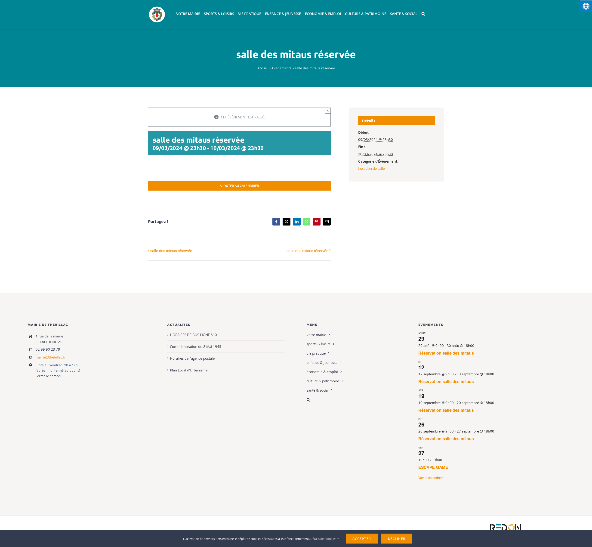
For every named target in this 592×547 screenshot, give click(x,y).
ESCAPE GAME (433, 467)
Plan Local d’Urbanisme (188, 370)
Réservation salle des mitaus (446, 353)
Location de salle (371, 168)
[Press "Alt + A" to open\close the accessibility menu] (586, 6)
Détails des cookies (323, 539)
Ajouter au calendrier (239, 186)
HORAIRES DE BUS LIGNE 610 (193, 334)
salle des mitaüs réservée (307, 250)
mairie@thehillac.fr (51, 357)
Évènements (281, 68)
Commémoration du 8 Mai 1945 (195, 346)
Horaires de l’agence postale (192, 358)
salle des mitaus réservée (171, 250)
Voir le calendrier (430, 477)
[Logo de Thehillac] (157, 7)
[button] (423, 14)
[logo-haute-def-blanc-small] (505, 524)
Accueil (262, 68)
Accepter (361, 538)
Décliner (397, 538)
